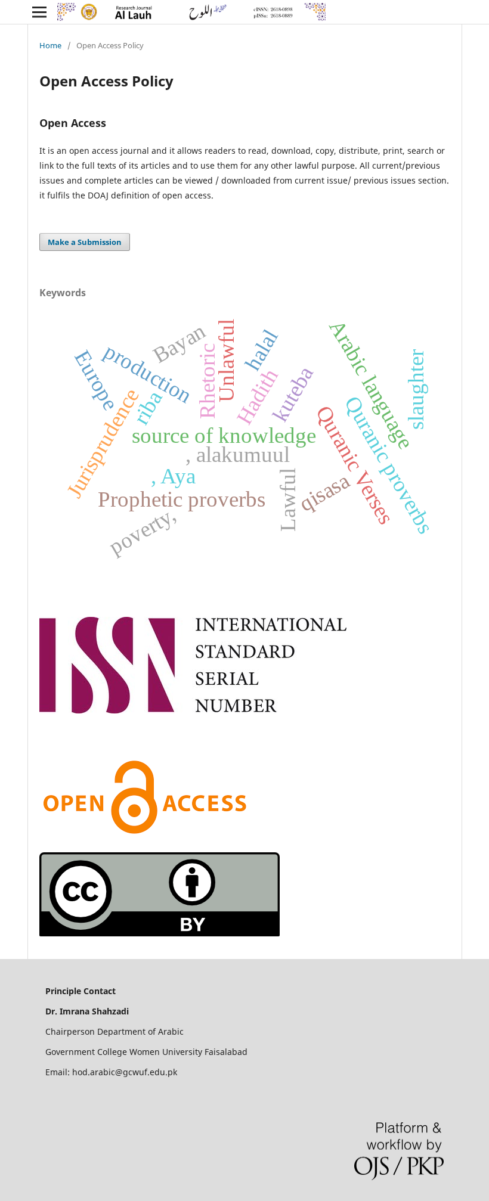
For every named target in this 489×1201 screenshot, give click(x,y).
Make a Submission (85, 242)
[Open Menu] (39, 12)
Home (50, 45)
